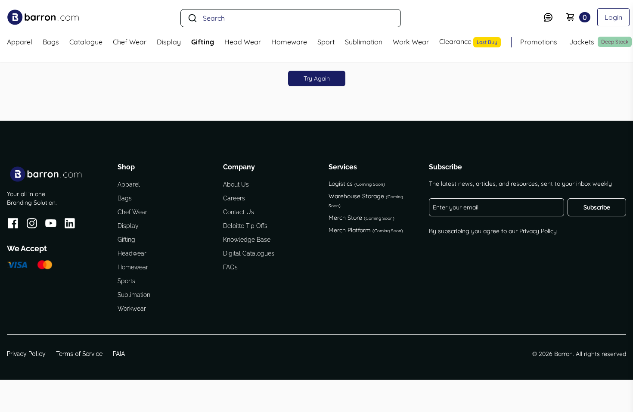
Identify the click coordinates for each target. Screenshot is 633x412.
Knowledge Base (246, 239)
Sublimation (134, 294)
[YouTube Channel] (51, 224)
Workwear (132, 308)
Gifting (126, 239)
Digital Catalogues (248, 253)
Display (128, 225)
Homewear (133, 267)
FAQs (230, 267)
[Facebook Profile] (13, 224)
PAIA (119, 353)
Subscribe (596, 207)
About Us (236, 184)
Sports (126, 281)
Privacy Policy (538, 231)
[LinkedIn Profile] (70, 224)
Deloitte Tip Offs (245, 225)
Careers (234, 198)
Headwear (132, 253)
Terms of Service (79, 353)
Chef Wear (132, 212)
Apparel (129, 184)
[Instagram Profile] (32, 224)
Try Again (317, 78)
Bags (125, 198)
